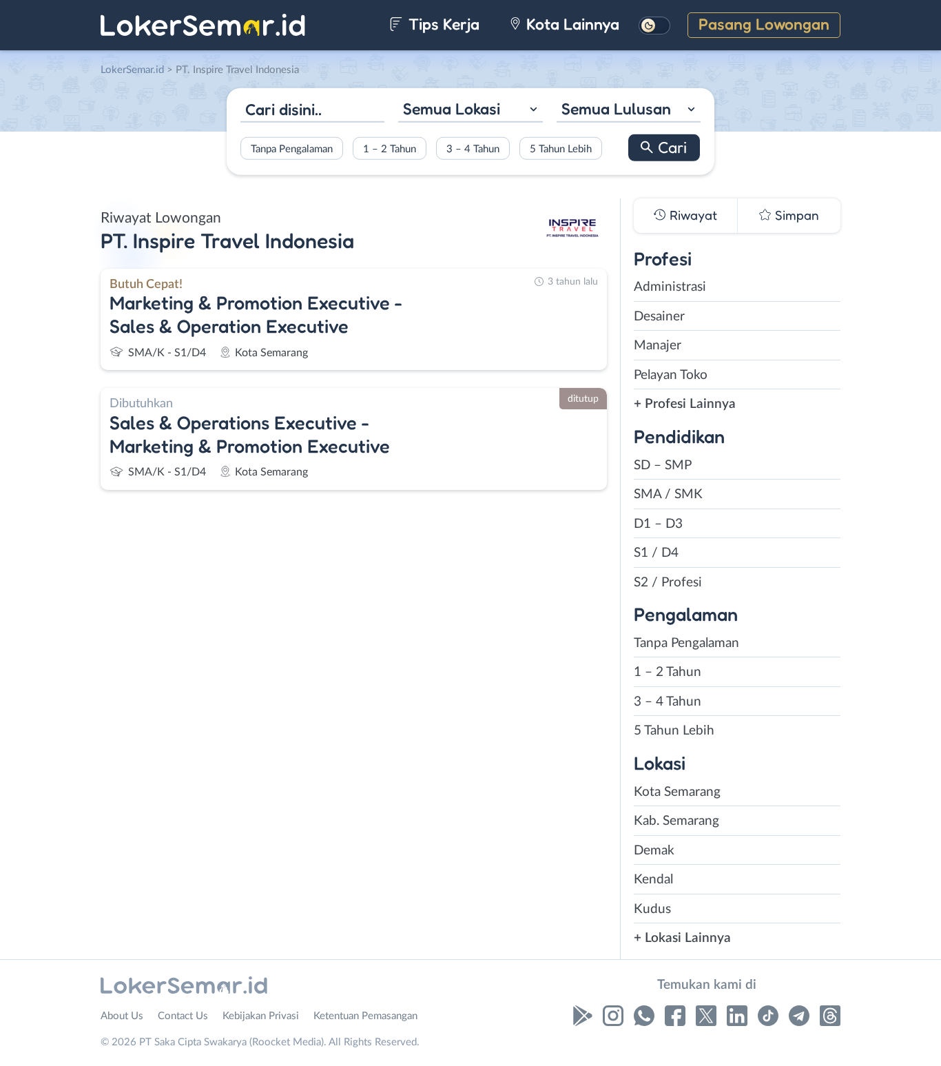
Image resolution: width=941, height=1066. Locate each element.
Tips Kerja (441, 23)
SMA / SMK (668, 494)
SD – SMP (663, 465)
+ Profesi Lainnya (685, 404)
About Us (122, 1016)
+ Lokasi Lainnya (682, 938)
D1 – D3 (658, 524)
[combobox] (470, 111)
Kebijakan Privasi (261, 1016)
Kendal (653, 879)
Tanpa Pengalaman (292, 148)
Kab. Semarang (676, 821)
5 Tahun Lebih (561, 148)
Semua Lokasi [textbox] (451, 108)
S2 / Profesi (668, 582)
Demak (654, 850)
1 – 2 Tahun (389, 148)
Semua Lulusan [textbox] (616, 108)
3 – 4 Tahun (472, 148)
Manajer (657, 345)
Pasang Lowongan (764, 23)
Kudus (652, 909)
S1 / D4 (656, 553)
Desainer (659, 316)
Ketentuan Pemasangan (365, 1016)
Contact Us (183, 1016)
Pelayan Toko (670, 375)
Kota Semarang (677, 792)
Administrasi (670, 287)
